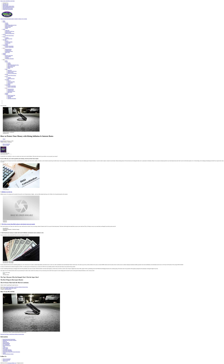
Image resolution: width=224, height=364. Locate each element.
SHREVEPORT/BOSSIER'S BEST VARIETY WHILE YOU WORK (13, 18)
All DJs (6, 22)
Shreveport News (8, 49)
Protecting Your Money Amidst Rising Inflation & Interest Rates (12, 334)
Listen (4, 29)
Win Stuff (4, 39)
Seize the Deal (5, 5)
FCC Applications (6, 344)
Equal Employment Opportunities (9, 339)
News (4, 48)
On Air (4, 21)
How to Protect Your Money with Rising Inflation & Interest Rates (16, 287)
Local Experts (7, 42)
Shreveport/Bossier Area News (8, 7)
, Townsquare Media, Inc (11, 362)
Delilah (6, 28)
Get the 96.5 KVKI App (9, 31)
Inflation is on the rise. (6, 191)
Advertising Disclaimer (9, 58)
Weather (4, 53)
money (15, 288)
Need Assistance (6, 342)
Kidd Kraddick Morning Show (8, 6)
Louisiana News (8, 50)
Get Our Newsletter (8, 41)
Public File (5, 341)
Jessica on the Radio (9, 26)
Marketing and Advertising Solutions (9, 340)
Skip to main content (4, 0)
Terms (4, 346)
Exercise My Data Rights (7, 350)
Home (4, 20)
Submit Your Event (8, 38)
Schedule (7, 24)
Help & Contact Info (9, 55)
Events (4, 36)
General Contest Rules (9, 46)
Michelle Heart (8, 27)
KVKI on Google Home (9, 33)
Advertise (7, 57)
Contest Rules (5, 45)
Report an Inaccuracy (7, 345)
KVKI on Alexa (8, 32)
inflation (6, 288)
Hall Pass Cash (5, 3)
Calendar (6, 37)
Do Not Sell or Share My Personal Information (11, 351)
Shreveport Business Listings (8, 353)
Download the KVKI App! (8, 8)
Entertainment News (9, 51)
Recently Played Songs (9, 35)
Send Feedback (8, 56)
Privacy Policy (5, 348)
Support (6, 43)
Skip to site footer (11, 0)
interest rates (11, 288)
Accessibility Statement (7, 349)
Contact (4, 54)
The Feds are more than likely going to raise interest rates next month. (18, 224)
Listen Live (7, 30)
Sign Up (6, 40)
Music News (7, 52)
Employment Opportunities (8, 9)
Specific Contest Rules (9, 47)
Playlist (4, 34)
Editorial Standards (6, 343)
